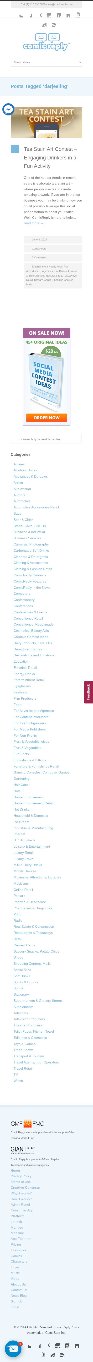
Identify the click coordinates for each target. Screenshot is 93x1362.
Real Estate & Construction (34, 926)
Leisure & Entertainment (32, 846)
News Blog (19, 1295)
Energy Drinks (24, 674)
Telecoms (21, 1013)
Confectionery (24, 600)
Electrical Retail (25, 668)
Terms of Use (21, 1182)
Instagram (46, 12)
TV (16, 1074)
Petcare (19, 896)
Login (15, 1307)
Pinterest (50, 1352)
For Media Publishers (30, 729)
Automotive (22, 501)
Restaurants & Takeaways (61, 275)
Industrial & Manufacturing (33, 828)
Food (59, 266)
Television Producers (29, 1019)
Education (21, 661)
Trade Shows (23, 1050)
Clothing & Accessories (31, 563)
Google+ (37, 12)
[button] (13, 1348)
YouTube (75, 12)
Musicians (21, 883)
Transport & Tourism (29, 1056)
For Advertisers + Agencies (34, 711)
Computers (22, 593)
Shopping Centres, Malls (32, 963)
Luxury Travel (24, 859)
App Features (21, 1239)
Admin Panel (20, 1204)
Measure (17, 1233)
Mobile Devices (25, 871)
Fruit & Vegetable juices (31, 741)
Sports (18, 988)
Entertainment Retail (43, 266)
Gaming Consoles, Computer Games (41, 772)
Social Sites (22, 970)
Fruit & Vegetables (27, 748)
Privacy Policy (21, 1176)
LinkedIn (56, 12)
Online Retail (23, 890)
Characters (19, 1261)
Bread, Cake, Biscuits (30, 526)
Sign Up (17, 1301)
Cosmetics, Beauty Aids (31, 630)
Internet (19, 834)
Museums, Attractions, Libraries (37, 877)
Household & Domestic (31, 815)
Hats (17, 791)
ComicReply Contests (30, 575)
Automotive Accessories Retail (36, 507)
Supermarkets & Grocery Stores (38, 1000)
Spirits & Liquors (26, 982)
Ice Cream (21, 822)
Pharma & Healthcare (30, 902)
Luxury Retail (23, 853)
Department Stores (28, 649)
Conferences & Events (30, 612)
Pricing (16, 1244)
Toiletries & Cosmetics (30, 1038)
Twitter (18, 12)
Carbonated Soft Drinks (31, 550)
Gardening (22, 778)
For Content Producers (31, 717)
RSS (59, 1352)
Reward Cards (42, 279)
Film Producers (25, 698)
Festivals (20, 692)
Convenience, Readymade (34, 624)
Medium (65, 12)
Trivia (15, 1267)
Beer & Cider (23, 520)
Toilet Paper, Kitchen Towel (34, 1031)
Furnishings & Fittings (30, 760)
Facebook (27, 12)
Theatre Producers (28, 1025)
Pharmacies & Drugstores (33, 908)
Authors (19, 495)
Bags (17, 513)
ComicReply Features (30, 581)
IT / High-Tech (24, 840)
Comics (16, 1256)
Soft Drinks (22, 976)
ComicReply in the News (32, 587)
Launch (16, 1222)
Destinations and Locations (34, 655)
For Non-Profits (25, 735)
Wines (18, 1081)
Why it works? (21, 1193)
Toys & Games (25, 1044)
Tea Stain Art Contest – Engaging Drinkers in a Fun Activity (50, 157)
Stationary (21, 994)
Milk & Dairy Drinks (28, 865)
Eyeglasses (22, 686)
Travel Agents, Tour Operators (36, 1062)
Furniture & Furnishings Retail (36, 766)
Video (15, 1278)
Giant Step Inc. (55, 1333)
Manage (17, 1227)
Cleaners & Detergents (31, 557)
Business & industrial (29, 532)
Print (17, 914)
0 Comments (39, 257)
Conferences (23, 606)
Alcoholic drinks (25, 470)
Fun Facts (21, 754)
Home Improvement (29, 797)
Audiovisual (22, 489)
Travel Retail (23, 1068)
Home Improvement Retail (33, 803)
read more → (34, 223)
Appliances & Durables (31, 476)
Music (15, 1273)
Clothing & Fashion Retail (33, 569)
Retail (29, 279)
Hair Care (21, 785)
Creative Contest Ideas (31, 637)
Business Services (27, 538)
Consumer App (22, 1210)
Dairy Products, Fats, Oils (33, 643)
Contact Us (19, 1290)
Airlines (19, 464)
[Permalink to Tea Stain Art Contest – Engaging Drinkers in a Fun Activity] (46, 122)
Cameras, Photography (31, 544)
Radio (18, 920)
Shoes (18, 957)
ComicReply (39, 248)
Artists (18, 483)
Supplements (23, 1007)
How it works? (21, 1199)
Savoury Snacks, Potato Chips (36, 951)
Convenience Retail (28, 618)
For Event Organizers (30, 723)
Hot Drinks (60, 271)
